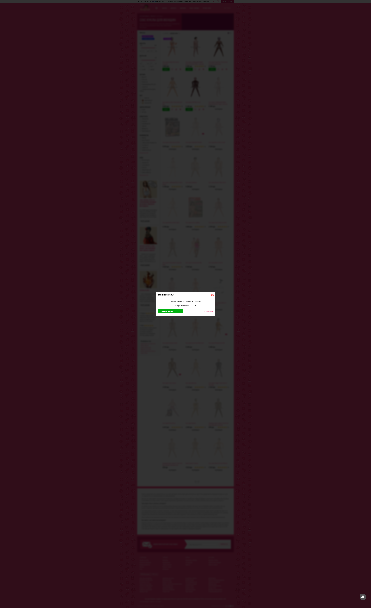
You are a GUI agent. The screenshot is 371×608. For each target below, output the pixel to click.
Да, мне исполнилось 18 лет (170, 311)
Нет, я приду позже (208, 311)
